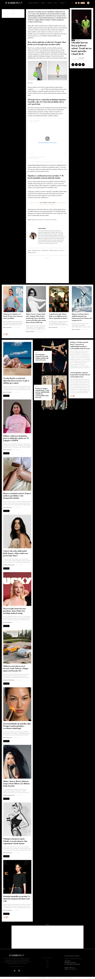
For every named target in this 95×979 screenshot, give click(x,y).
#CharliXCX (44, 250)
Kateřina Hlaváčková (9, 564)
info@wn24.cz (72, 967)
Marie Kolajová (7, 327)
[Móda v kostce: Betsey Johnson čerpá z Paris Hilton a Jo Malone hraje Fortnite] (17, 762)
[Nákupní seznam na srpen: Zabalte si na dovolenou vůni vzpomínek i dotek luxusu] (17, 819)
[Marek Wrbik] (33, 235)
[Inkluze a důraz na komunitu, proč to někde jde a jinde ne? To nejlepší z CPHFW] (17, 416)
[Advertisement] (47, 270)
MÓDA (36, 386)
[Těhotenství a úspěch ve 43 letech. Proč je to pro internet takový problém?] (13, 299)
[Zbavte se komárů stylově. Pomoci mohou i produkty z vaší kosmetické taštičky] (17, 474)
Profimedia (78, 40)
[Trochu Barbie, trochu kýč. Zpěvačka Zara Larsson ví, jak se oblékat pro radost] (17, 359)
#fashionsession (54, 250)
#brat (56, 202)
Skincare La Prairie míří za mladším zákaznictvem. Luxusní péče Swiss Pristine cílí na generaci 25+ (82, 317)
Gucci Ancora (37, 89)
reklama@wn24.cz (73, 968)
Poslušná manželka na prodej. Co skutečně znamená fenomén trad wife (16, 898)
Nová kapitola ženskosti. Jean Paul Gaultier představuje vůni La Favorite (41, 357)
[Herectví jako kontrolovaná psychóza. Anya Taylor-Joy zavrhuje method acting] (17, 589)
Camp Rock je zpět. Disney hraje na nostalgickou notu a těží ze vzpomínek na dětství (58, 316)
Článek (6, 395)
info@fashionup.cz (18, 966)
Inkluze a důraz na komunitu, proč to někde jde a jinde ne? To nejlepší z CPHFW (16, 438)
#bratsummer (62, 202)
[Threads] (79, 3)
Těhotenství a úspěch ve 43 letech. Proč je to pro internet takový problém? (12, 316)
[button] (72, 3)
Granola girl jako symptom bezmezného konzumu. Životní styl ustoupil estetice (80, 375)
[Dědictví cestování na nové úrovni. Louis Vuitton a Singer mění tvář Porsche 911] (17, 646)
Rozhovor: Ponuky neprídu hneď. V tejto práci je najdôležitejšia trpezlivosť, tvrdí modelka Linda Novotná (42, 393)
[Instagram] (76, 3)
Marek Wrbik (42, 228)
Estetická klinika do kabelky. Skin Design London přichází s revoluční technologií (17, 726)
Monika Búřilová (7, 622)
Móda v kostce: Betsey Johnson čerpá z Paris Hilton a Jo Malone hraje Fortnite (16, 783)
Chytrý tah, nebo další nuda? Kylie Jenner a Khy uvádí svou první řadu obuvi (15, 553)
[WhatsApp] (79, 64)
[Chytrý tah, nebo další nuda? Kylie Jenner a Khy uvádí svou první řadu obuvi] (17, 531)
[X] (76, 64)
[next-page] (6, 334)
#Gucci (62, 250)
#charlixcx (42, 204)
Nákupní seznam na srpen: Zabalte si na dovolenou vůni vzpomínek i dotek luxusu (15, 841)
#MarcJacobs (32, 252)
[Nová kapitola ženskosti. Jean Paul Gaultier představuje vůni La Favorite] (54, 357)
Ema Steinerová (7, 507)
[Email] (83, 64)
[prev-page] (4, 334)
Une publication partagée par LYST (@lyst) (47, 161)
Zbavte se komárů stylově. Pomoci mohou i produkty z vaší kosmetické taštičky (17, 495)
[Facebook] (72, 64)
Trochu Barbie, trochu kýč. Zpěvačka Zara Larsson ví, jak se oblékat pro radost (16, 380)
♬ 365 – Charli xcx (50, 204)
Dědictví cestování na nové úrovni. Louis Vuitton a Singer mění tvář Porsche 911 (15, 668)
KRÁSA (36, 352)
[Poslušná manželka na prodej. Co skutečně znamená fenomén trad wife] (17, 877)
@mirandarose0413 (34, 202)
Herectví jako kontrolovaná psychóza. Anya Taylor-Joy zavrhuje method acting (14, 610)
